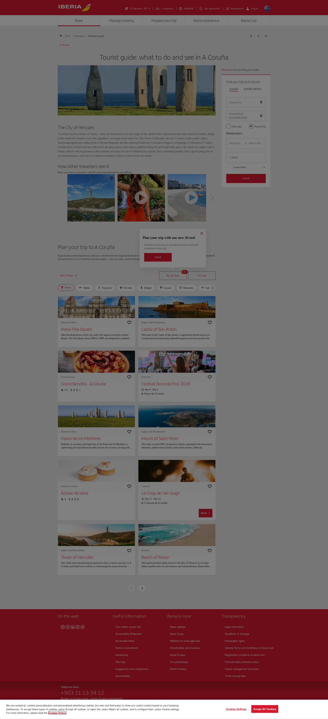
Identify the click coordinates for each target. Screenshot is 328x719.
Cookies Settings (236, 709)
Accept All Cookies (264, 709)
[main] (164, 709)
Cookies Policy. (57, 712)
